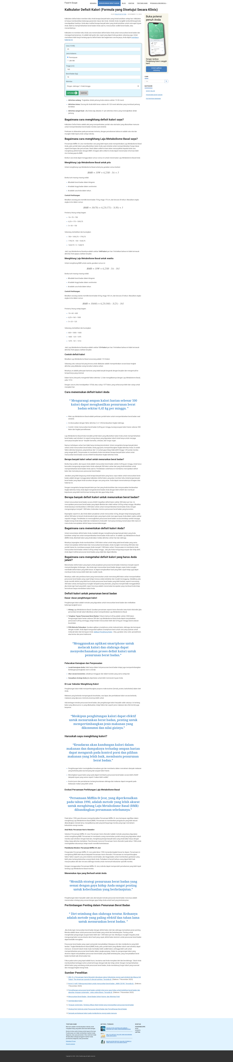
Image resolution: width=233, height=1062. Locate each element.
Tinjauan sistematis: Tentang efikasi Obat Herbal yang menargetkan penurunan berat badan (101, 1005)
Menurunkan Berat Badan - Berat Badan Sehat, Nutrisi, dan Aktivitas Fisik (94, 997)
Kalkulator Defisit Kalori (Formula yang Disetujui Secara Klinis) (118, 1042)
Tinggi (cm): (70, 66)
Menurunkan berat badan (109, 3)
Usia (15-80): (70, 46)
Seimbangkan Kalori (75, 1001)
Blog (124, 3)
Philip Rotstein (120, 14)
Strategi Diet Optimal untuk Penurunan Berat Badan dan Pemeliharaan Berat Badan (97, 1009)
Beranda (93, 3)
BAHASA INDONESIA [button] (159, 3)
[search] (166, 81)
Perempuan (73, 57)
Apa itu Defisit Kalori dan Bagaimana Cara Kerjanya (119, 1035)
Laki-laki (72, 61)
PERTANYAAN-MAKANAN (153, 98)
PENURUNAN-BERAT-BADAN (154, 94)
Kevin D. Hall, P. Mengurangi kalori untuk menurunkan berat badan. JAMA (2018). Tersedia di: (101, 984)
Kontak (131, 3)
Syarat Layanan (70, 1044)
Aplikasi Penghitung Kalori (103, 632)
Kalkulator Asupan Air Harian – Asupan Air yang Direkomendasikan (118, 1028)
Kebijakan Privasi (71, 1041)
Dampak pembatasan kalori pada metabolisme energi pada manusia (92, 1013)
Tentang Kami (142, 3)
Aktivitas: (69, 81)
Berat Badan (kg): (72, 74)
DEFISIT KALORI (150, 91)
